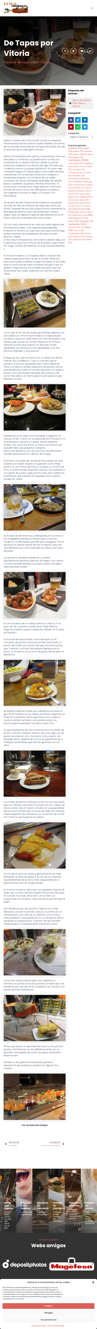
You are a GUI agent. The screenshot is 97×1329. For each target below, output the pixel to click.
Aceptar (48, 1306)
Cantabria (78, 160)
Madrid (78, 208)
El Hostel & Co (81, 188)
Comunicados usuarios (77, 1204)
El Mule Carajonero (48, 1239)
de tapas (85, 100)
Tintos (79, 230)
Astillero (78, 151)
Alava (47, 62)
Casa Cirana (75, 163)
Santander (77, 224)
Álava (75, 100)
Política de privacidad (55, 1325)
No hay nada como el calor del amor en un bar (7, 1220)
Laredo (84, 203)
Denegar (48, 1312)
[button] (93, 1282)
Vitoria (76, 106)
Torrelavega (76, 233)
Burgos (77, 157)
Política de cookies (38, 1325)
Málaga (78, 218)
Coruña (78, 184)
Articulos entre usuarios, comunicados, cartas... (75, 1214)
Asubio (78, 154)
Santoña (74, 227)
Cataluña (78, 169)
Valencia (78, 236)
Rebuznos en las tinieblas (26, 1205)
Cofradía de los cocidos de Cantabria (58, 1216)
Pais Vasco (78, 103)
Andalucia (75, 148)
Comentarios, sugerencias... (27, 1213)
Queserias (86, 221)
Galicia (85, 197)
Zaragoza (79, 239)
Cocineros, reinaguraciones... (45, 1213)
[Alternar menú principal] (91, 8)
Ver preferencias (49, 1319)
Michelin (78, 212)
